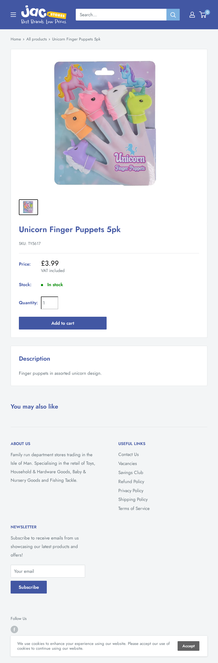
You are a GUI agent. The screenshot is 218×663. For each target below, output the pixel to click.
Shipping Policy (133, 499)
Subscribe (29, 587)
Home (16, 39)
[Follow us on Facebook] (14, 629)
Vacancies (127, 463)
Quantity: (28, 302)
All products (36, 39)
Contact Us (128, 454)
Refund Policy (131, 481)
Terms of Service (134, 508)
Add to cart (62, 323)
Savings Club (130, 472)
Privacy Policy (130, 490)
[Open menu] (13, 15)
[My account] (192, 15)
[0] (203, 14)
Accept (188, 646)
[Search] (173, 14)
